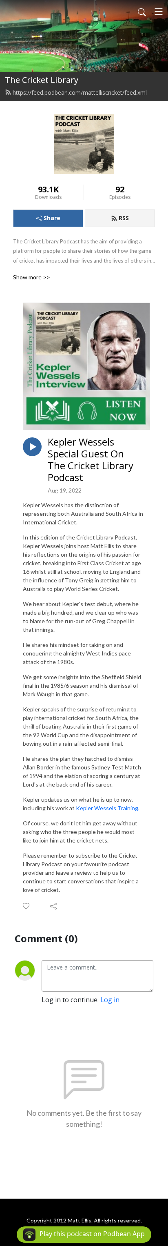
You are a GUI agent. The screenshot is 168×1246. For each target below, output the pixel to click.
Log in (109, 999)
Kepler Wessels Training (107, 808)
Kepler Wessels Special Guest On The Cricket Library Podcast (90, 459)
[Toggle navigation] (158, 11)
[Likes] (26, 906)
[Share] (54, 905)
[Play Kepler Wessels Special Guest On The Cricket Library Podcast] (32, 446)
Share (52, 218)
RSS (124, 218)
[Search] (142, 11)
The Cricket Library (41, 79)
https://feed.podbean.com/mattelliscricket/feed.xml (80, 92)
